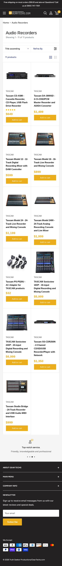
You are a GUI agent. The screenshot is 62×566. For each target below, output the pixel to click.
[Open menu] (4, 13)
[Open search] (45, 13)
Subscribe (12, 522)
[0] (57, 13)
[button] (11, 110)
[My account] (50, 13)
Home (6, 22)
